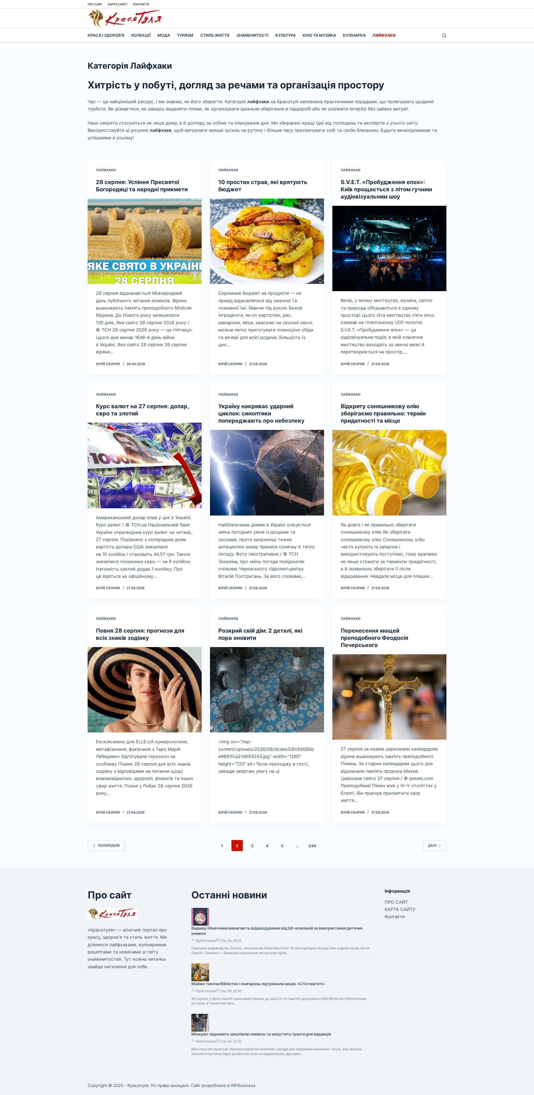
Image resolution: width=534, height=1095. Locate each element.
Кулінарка (354, 35)
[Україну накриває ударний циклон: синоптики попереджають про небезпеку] (267, 473)
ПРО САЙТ (95, 4)
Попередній (109, 845)
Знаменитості (252, 35)
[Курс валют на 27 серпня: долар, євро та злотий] (145, 465)
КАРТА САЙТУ (118, 4)
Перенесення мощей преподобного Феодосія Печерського (374, 637)
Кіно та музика (319, 35)
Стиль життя (214, 35)
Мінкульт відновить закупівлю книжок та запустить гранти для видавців (261, 1034)
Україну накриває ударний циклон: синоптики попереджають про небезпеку (261, 413)
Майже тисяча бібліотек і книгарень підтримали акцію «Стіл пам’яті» (258, 983)
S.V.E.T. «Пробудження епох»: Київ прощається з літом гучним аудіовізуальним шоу (386, 189)
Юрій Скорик (206, 940)
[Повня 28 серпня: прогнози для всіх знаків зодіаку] (145, 690)
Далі (432, 845)
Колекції (140, 35)
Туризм (185, 35)
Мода (163, 35)
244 (312, 845)
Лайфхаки (384, 35)
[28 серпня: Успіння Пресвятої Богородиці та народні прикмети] (145, 241)
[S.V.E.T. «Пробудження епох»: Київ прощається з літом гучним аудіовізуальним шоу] (389, 248)
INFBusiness (243, 1085)
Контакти (141, 4)
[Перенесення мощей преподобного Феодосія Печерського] (389, 697)
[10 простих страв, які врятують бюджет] (267, 241)
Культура (285, 35)
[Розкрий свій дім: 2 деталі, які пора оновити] (267, 690)
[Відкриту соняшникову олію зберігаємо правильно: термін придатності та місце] (389, 473)
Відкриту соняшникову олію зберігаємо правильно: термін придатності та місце (383, 413)
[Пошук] (444, 35)
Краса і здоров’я (106, 35)
